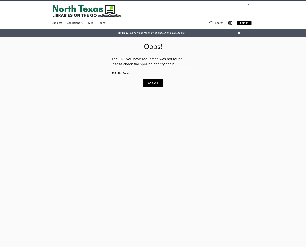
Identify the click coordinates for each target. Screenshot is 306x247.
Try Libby (123, 33)
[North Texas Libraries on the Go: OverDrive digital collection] (86, 11)
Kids (90, 23)
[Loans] (230, 23)
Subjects (57, 23)
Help (249, 4)
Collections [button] (74, 23)
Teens (101, 23)
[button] (216, 23)
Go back (153, 83)
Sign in (244, 23)
